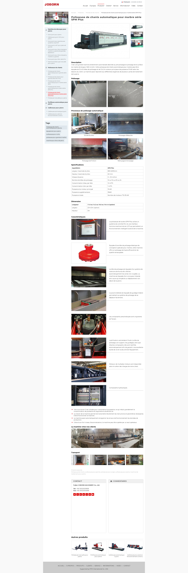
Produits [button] (100, 6)
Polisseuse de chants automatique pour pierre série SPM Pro (57, 88)
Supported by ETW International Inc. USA (94, 569)
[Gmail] (86, 494)
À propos (93, 6)
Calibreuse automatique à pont (116, 555)
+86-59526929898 (83, 489)
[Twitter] (74, 494)
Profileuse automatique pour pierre (98, 555)
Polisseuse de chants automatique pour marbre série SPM (57, 82)
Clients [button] (108, 6)
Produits (81, 12)
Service (115, 6)
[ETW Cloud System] (93, 494)
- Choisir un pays (133, 2)
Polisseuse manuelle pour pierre (79, 555)
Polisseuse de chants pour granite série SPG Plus (55, 77)
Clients (89, 565)
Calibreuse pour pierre (55, 108)
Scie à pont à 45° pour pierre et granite (57, 46)
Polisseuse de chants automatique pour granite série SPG (57, 72)
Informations (108, 565)
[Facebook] (77, 494)
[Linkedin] (83, 494)
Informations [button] (124, 6)
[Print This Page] (90, 494)
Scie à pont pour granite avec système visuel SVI (56, 42)
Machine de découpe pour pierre (57, 30)
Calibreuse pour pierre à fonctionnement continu (135, 555)
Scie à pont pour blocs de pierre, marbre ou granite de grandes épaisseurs (57, 51)
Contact (140, 6)
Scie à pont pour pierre (54, 34)
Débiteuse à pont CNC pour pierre (56, 37)
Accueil (85, 6)
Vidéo (133, 6)
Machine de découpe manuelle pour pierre (57, 62)
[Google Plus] (80, 494)
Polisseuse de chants (92, 12)
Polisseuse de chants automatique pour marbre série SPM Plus (57, 94)
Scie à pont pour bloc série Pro (57, 59)
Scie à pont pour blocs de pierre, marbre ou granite (57, 55)
